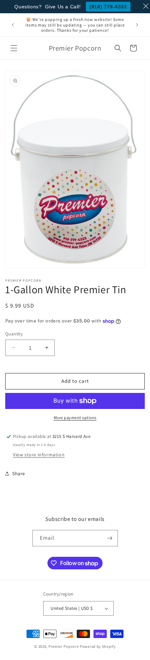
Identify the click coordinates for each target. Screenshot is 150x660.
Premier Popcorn (63, 646)
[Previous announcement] (13, 24)
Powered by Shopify (98, 646)
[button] (14, 48)
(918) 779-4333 (108, 6)
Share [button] (18, 473)
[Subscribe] (110, 538)
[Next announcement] (137, 24)
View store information (39, 455)
